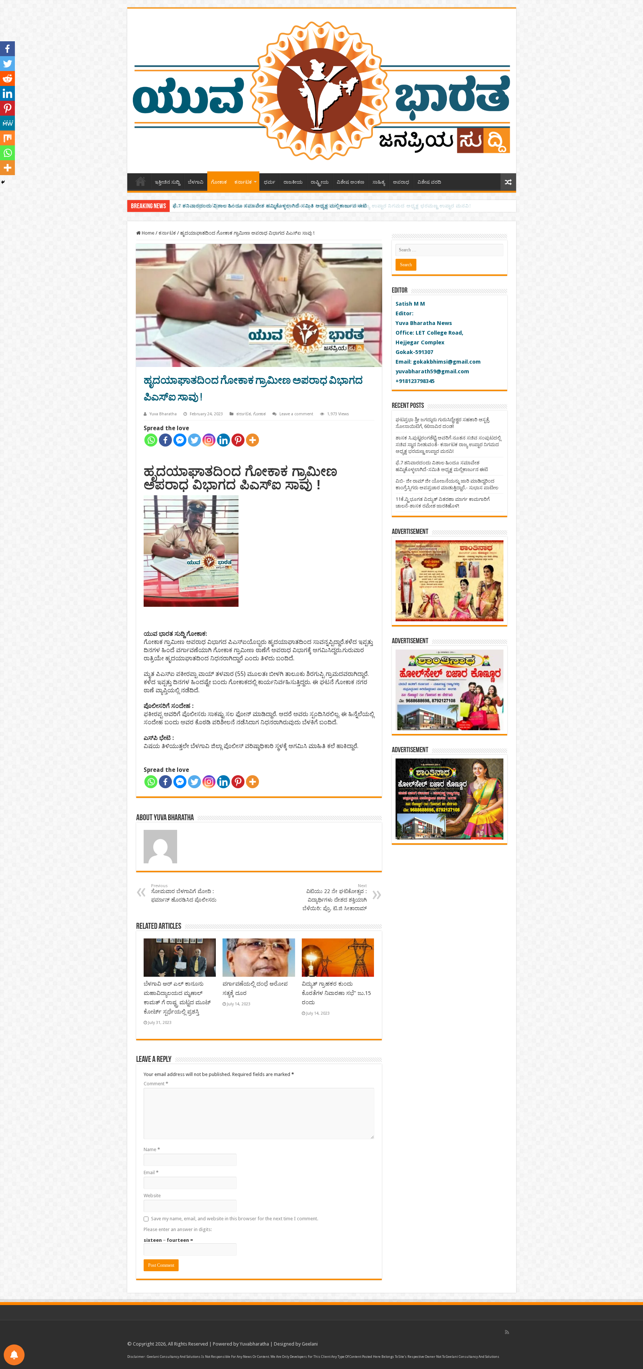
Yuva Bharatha (163, 414)
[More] (252, 440)
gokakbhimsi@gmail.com (447, 361)
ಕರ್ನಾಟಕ (243, 182)
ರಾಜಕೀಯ (293, 182)
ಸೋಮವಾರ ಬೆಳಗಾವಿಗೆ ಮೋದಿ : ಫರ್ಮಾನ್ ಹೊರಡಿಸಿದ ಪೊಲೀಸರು (184, 893)
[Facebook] (165, 440)
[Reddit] (7, 78)
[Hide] (3, 182)
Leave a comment (296, 414)
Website (152, 1195)
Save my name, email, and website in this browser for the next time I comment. (234, 1218)
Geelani (310, 1344)
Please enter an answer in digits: (178, 1229)
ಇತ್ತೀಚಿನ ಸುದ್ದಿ (167, 182)
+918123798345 (415, 381)
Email (151, 1172)
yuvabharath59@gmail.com (432, 371)
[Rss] (507, 1332)
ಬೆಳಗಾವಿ (196, 182)
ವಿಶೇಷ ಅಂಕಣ (350, 182)
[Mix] (7, 138)
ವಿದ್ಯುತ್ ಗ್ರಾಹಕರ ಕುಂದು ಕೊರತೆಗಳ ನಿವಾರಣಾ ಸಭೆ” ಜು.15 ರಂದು (336, 993)
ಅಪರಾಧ (401, 182)
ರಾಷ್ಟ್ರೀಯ (320, 182)
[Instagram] (208, 440)
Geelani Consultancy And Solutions (174, 1357)
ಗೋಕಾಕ (219, 182)
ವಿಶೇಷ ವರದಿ (429, 182)
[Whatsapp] (150, 440)
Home (140, 181)
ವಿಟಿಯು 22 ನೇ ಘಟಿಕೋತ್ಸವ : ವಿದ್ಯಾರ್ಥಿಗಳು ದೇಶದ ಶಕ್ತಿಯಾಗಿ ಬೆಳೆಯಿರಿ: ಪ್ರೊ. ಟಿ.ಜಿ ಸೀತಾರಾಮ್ (335, 897)
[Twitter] (194, 440)
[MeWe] (7, 123)
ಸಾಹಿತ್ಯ (378, 182)
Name (152, 1149)
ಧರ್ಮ (269, 182)
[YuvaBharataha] (322, 90)
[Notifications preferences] (14, 1354)
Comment (156, 1083)
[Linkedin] (223, 440)
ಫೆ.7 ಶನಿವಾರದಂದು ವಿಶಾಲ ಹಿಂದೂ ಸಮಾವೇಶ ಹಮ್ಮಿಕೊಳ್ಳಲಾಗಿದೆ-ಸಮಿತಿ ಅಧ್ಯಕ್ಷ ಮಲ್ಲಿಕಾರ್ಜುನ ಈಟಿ (270, 206)
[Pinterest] (237, 440)
